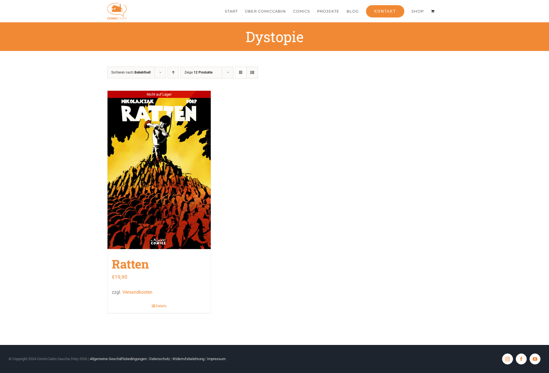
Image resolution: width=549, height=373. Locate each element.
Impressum (216, 359)
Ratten (130, 264)
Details (161, 306)
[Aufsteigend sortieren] (173, 72)
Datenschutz (159, 359)
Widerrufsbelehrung (188, 359)
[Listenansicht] (252, 72)
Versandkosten (137, 292)
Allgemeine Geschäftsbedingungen (118, 359)
